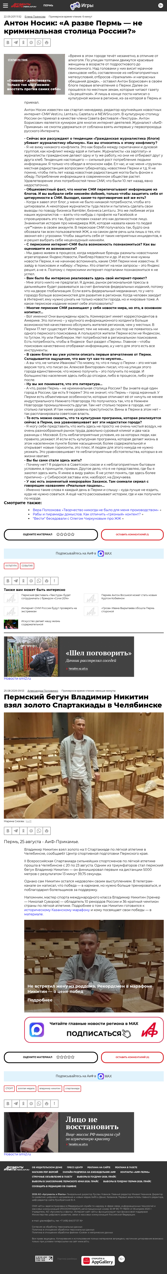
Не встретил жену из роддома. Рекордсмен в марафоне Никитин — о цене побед (89, 989)
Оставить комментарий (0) (132, 1057)
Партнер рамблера (67, 1259)
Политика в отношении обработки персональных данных (63, 1229)
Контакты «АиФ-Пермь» (135, 1172)
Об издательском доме (47, 1167)
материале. (33, 914)
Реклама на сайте (98, 1167)
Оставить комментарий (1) (132, 534)
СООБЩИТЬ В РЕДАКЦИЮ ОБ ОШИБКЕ (54, 1186)
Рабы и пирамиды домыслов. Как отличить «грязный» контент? (87, 514)
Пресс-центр (75, 1167)
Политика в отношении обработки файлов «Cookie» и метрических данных (72, 1232)
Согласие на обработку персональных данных (57, 1227)
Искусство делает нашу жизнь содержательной (40, 623)
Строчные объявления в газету (52, 1176)
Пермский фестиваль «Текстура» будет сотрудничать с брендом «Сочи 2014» (46, 597)
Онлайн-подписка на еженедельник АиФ (89, 1172)
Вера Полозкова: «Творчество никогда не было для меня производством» (96, 510)
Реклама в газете (126, 1167)
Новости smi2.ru (17, 678)
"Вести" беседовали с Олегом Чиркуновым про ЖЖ (77, 518)
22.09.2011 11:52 (12, 16)
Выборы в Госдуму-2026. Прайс (96, 1176)
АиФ (29, 821)
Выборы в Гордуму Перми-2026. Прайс (127, 1181)
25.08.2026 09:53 (14, 690)
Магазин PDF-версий (45, 1172)
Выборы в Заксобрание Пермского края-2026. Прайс (65, 1181)
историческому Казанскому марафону (57, 910)
